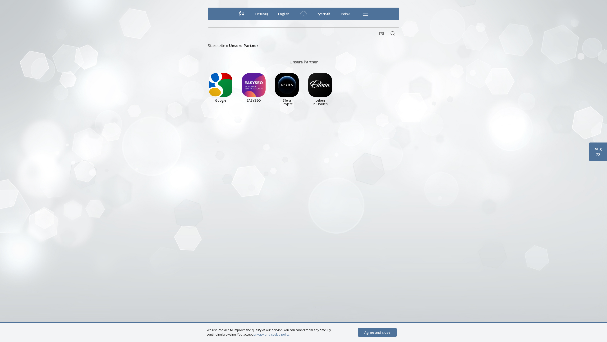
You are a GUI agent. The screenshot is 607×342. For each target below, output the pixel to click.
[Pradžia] (304, 14)
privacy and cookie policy (271, 334)
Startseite (216, 45)
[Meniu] (365, 14)
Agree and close (377, 332)
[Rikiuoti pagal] (242, 14)
